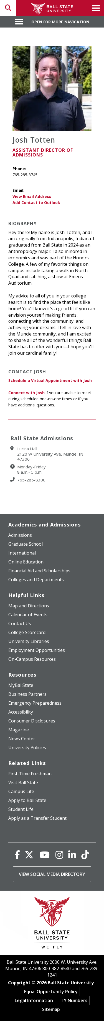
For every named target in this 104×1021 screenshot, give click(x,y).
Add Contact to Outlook (36, 202)
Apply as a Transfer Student (37, 818)
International (22, 553)
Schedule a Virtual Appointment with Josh (50, 380)
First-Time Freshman (30, 774)
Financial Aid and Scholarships (39, 571)
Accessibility (20, 712)
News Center (21, 739)
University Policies (27, 747)
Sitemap (51, 1009)
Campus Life (21, 791)
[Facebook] (17, 855)
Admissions (20, 535)
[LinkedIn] (72, 855)
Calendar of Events (27, 615)
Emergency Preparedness (35, 703)
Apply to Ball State (27, 800)
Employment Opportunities (36, 650)
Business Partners (27, 694)
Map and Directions (28, 606)
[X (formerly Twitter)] (29, 855)
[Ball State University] (52, 924)
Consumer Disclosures (31, 721)
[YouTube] (45, 855)
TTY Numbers (72, 1000)
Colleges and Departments (36, 580)
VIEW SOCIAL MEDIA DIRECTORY (52, 874)
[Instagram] (59, 855)
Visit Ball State (23, 782)
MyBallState (20, 685)
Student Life (21, 809)
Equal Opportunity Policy (51, 991)
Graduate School (25, 544)
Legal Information (34, 1000)
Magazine (18, 730)
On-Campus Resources (32, 659)
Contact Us (19, 623)
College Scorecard (26, 632)
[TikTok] (85, 855)
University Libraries (28, 641)
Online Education (26, 562)
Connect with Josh (26, 392)
